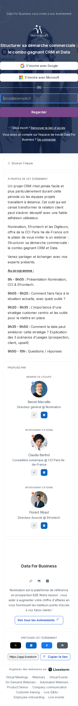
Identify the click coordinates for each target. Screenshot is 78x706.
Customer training (28, 692)
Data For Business (39, 566)
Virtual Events (58, 677)
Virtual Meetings (17, 677)
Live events (56, 697)
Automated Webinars (54, 682)
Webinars (38, 677)
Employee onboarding (29, 697)
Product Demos (17, 687)
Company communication (49, 687)
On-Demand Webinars (20, 682)
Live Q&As (51, 692)
